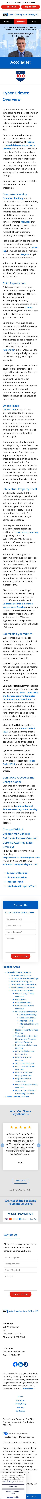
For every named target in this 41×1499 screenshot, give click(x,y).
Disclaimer (20, 1400)
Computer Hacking (17, 872)
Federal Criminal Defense (19, 972)
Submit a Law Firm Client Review (20, 1190)
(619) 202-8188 (18, 1337)
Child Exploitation (17, 877)
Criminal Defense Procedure (23, 984)
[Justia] (25, 1364)
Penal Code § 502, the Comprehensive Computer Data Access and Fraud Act (20, 696)
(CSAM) (28, 307)
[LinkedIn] (20, 1364)
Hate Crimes (20, 999)
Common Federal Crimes (22, 990)
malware (25, 221)
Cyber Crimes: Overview (26, 1011)
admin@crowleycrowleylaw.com (20, 864)
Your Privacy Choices (18, 1433)
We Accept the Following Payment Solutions (20, 1202)
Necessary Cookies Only (13, 1492)
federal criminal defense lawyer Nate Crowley (19, 145)
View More (20, 1180)
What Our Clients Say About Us (20, 1112)
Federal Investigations (21, 975)
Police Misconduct (23, 1002)
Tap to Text (30, 6)
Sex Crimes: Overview (24, 1063)
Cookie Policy (11, 1437)
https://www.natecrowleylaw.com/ (21, 857)
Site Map (20, 1407)
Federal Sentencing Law (21, 981)
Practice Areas (11, 966)
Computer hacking (13, 198)
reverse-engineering (27, 532)
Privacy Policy (20, 1404)
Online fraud (10, 409)
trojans (25, 254)
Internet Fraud (15, 881)
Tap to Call (10, 6)
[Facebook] (15, 1364)
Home (6, 22)
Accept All (13, 1486)
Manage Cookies (26, 1437)
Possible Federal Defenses (23, 987)
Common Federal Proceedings (24, 978)
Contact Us (20, 22)
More (34, 22)
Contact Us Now (20, 956)
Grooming (8, 349)
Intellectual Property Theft (21, 886)
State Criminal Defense (18, 1096)
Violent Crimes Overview (26, 1036)
